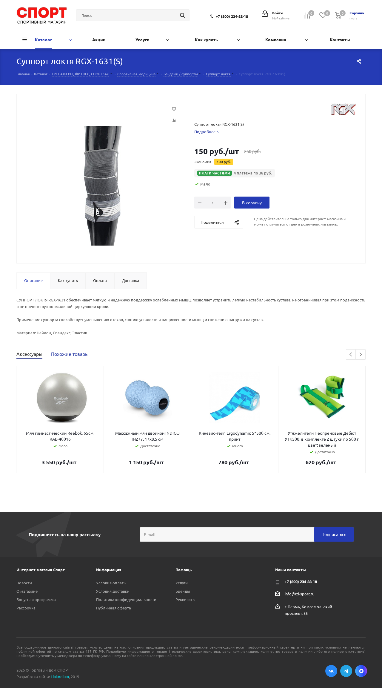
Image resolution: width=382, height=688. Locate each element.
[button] (234, 173)
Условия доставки (113, 591)
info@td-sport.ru (299, 593)
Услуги (181, 582)
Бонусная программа (36, 599)
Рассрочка (26, 607)
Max (361, 671)
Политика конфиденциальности (126, 599)
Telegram (346, 671)
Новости (24, 582)
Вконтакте (331, 671)
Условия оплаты (111, 582)
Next (361, 355)
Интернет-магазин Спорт (40, 569)
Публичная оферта (113, 607)
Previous (351, 355)
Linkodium (60, 676)
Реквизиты (185, 599)
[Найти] (182, 15)
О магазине (27, 591)
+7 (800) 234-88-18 (232, 16)
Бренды (182, 591)
